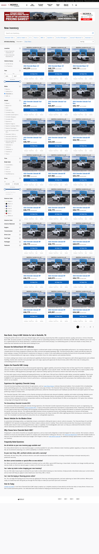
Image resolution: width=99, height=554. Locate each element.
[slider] (5, 81)
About (65, 499)
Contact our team (9, 486)
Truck (36, 37)
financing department (71, 434)
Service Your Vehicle (49, 5)
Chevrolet (19, 41)
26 (90, 327)
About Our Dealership (66, 5)
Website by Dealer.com (21, 499)
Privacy (71, 499)
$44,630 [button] (55, 142)
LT (30, 37)
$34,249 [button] (79, 312)
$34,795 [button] (79, 140)
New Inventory (32, 5)
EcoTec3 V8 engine (62, 37)
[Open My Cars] (75, 5)
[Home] (4, 5)
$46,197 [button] (79, 106)
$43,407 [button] (55, 106)
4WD (43, 37)
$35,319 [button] (79, 176)
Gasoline (50, 37)
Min (5, 73)
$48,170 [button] (55, 68)
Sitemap (77, 499)
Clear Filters (28, 41)
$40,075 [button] (79, 244)
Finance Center (57, 5)
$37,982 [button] (30, 176)
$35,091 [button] (55, 312)
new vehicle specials (54, 436)
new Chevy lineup (49, 386)
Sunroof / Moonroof (76, 37)
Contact (59, 499)
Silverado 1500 (10, 37)
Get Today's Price (33, 74)
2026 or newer (22, 37)
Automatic (89, 37)
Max (13, 73)
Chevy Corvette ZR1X (30, 407)
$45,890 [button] (30, 106)
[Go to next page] (93, 327)
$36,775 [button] (30, 210)
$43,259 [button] (30, 68)
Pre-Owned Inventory (40, 5)
